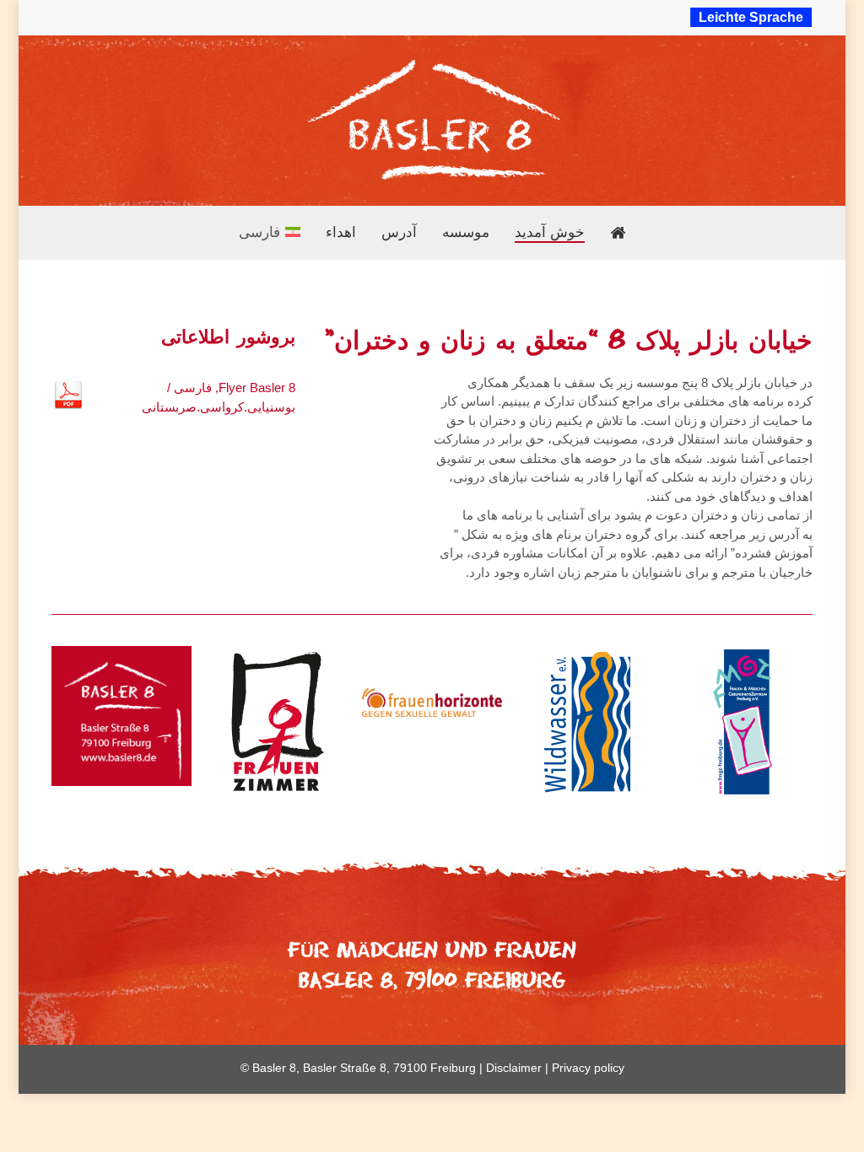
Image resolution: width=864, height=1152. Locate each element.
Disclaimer (514, 1067)
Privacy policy (588, 1067)
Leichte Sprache (751, 17)
